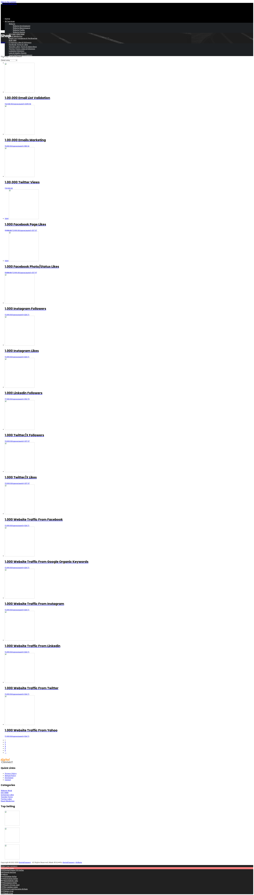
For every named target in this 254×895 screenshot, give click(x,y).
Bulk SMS (12, 40)
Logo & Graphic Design (17, 53)
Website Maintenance (21, 28)
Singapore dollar (10, 883)
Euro (6, 874)
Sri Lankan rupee (11, 887)
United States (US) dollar (14, 870)
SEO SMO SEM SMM (16, 34)
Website (12, 24)
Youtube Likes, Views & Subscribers (23, 47)
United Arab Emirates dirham (16, 889)
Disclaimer (9, 778)
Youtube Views (7, 797)
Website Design (19, 32)
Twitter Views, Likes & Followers (22, 49)
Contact (8, 780)
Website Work (6, 791)
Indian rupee (9, 868)
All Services (10, 21)
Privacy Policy (11, 773)
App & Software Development (20, 55)
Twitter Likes (6, 799)
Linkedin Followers (16, 51)
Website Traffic (19, 30)
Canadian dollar (10, 876)
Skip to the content (8, 2)
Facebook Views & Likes (18, 45)
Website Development (21, 26)
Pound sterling (10, 872)
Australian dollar (11, 879)
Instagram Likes (7, 795)
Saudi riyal (8, 893)
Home (7, 18)
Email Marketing (15, 36)
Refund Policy (10, 776)
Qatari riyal (8, 891)
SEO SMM (4, 793)
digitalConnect (25, 862)
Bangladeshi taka (11, 881)
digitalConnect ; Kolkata (72, 862)
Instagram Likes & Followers (20, 42)
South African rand (11, 885)
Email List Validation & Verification (23, 38)
